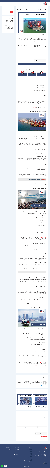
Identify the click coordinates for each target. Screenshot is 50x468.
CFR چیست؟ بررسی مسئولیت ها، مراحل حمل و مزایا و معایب (8, 21)
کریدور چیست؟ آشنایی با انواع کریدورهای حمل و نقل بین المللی (9, 30)
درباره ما (8, 3)
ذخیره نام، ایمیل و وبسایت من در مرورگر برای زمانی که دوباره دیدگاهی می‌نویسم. (37, 430)
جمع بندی (42, 92)
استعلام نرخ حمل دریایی (12, 3)
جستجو (11, 11)
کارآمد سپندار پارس (34, 3)
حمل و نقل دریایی (29, 3)
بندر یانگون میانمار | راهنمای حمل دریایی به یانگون (25, 406)
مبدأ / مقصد (18, 3)
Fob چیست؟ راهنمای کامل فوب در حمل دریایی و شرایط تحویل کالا (8, 26)
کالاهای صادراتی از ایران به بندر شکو (39, 90)
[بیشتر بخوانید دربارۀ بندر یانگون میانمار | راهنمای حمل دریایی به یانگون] (24, 399)
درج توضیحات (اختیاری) (43, 53)
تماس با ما (5, 3)
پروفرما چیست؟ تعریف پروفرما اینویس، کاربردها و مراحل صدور (8, 28)
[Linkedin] (41, 385)
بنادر (46, 10)
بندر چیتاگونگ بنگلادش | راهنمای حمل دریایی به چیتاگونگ (40, 406)
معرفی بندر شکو (42, 83)
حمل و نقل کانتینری (23, 3)
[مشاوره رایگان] (2, 466)
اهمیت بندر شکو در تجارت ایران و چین (39, 85)
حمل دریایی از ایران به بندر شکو (40, 88)
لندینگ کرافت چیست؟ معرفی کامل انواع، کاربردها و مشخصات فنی (8, 23)
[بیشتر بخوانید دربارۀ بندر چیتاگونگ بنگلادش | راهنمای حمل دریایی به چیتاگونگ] (40, 399)
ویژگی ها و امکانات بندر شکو (40, 87)
